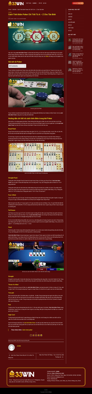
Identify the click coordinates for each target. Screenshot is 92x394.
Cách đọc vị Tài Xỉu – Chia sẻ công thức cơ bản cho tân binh (77, 70)
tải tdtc (46, 389)
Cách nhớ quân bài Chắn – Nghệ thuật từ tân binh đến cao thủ (77, 63)
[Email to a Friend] (36, 335)
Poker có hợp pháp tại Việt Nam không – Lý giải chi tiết (77, 55)
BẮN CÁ (70, 14)
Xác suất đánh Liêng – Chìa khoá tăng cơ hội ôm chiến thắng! (78, 48)
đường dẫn (27, 340)
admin (24, 18)
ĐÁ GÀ (44, 3)
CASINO (34, 3)
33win (9, 9)
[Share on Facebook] (31, 335)
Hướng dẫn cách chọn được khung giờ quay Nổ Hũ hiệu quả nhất (77, 40)
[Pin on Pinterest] (39, 335)
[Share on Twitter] (33, 335)
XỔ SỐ (40, 3)
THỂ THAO (28, 3)
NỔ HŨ (70, 25)
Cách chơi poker (27, 330)
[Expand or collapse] (24, 66)
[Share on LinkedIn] (41, 335)
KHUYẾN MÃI (71, 22)
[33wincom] (16, 3)
